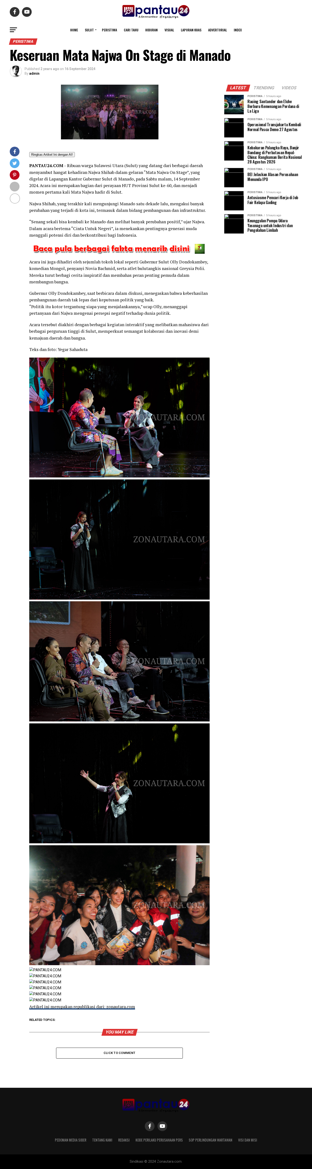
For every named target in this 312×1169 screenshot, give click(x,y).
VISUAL (169, 29)
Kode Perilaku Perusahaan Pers (159, 1139)
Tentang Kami (102, 1139)
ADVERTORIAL (217, 29)
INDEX (238, 29)
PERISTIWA (109, 29)
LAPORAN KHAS (191, 29)
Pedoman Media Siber (70, 1139)
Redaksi (124, 1139)
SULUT (89, 29)
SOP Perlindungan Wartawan (210, 1139)
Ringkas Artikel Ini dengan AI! (52, 154)
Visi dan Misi (247, 1139)
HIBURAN (151, 29)
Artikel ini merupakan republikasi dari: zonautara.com (82, 1006)
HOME (74, 29)
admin (34, 73)
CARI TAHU (131, 29)
